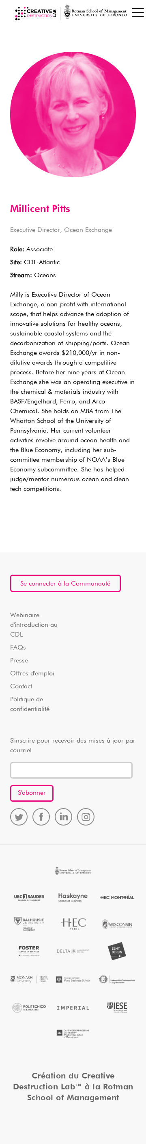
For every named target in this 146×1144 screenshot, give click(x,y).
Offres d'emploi (32, 674)
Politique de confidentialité (29, 704)
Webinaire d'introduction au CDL (34, 625)
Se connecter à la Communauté (65, 584)
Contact (21, 686)
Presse (19, 661)
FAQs (18, 648)
